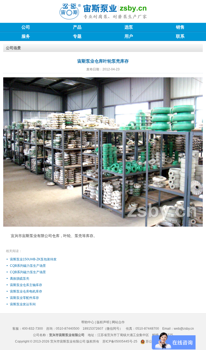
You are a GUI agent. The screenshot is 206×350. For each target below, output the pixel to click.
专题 (77, 36)
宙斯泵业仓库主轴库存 (26, 285)
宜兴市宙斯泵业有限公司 (68, 341)
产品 (77, 27)
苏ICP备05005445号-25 (119, 341)
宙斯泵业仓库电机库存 (26, 291)
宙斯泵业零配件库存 (24, 298)
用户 (128, 36)
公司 (25, 27)
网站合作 (118, 322)
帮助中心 (87, 322)
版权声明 (103, 322)
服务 (25, 36)
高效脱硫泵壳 (19, 278)
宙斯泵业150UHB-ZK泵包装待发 (33, 259)
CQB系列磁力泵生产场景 (28, 266)
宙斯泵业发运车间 (23, 304)
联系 (180, 36)
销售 (180, 27)
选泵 (128, 27)
